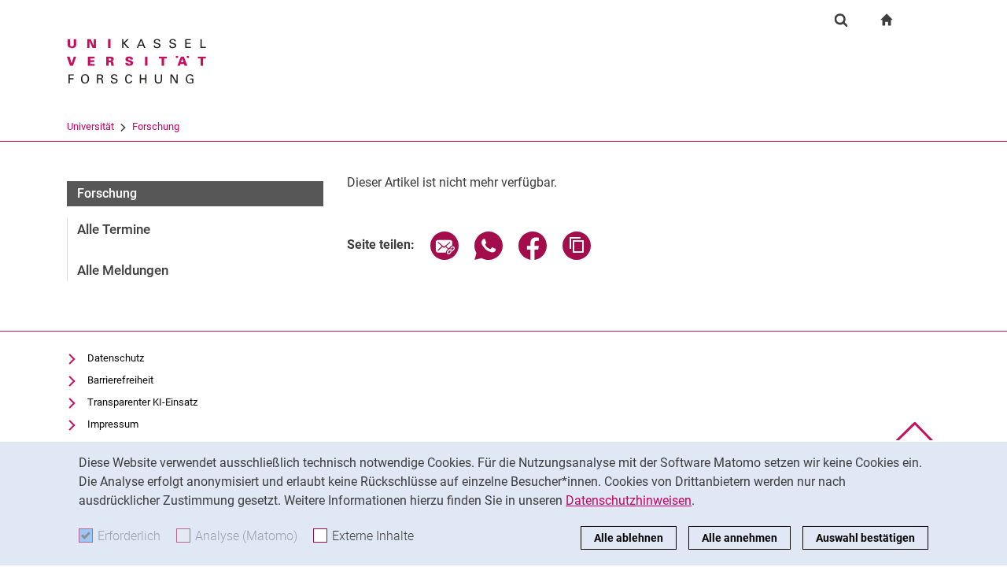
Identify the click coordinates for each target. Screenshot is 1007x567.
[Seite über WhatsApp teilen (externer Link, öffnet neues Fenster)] (488, 255)
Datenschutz (115, 358)
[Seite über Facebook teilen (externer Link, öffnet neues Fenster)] (532, 255)
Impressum (112, 424)
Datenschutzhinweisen (629, 500)
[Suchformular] (841, 20)
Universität (90, 126)
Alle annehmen (739, 538)
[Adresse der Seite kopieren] (577, 255)
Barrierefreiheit (120, 380)
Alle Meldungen (122, 270)
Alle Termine (113, 229)
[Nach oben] (914, 436)
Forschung (155, 126)
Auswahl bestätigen (865, 538)
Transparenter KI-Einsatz (142, 402)
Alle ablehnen (628, 538)
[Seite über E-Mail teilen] (444, 255)
